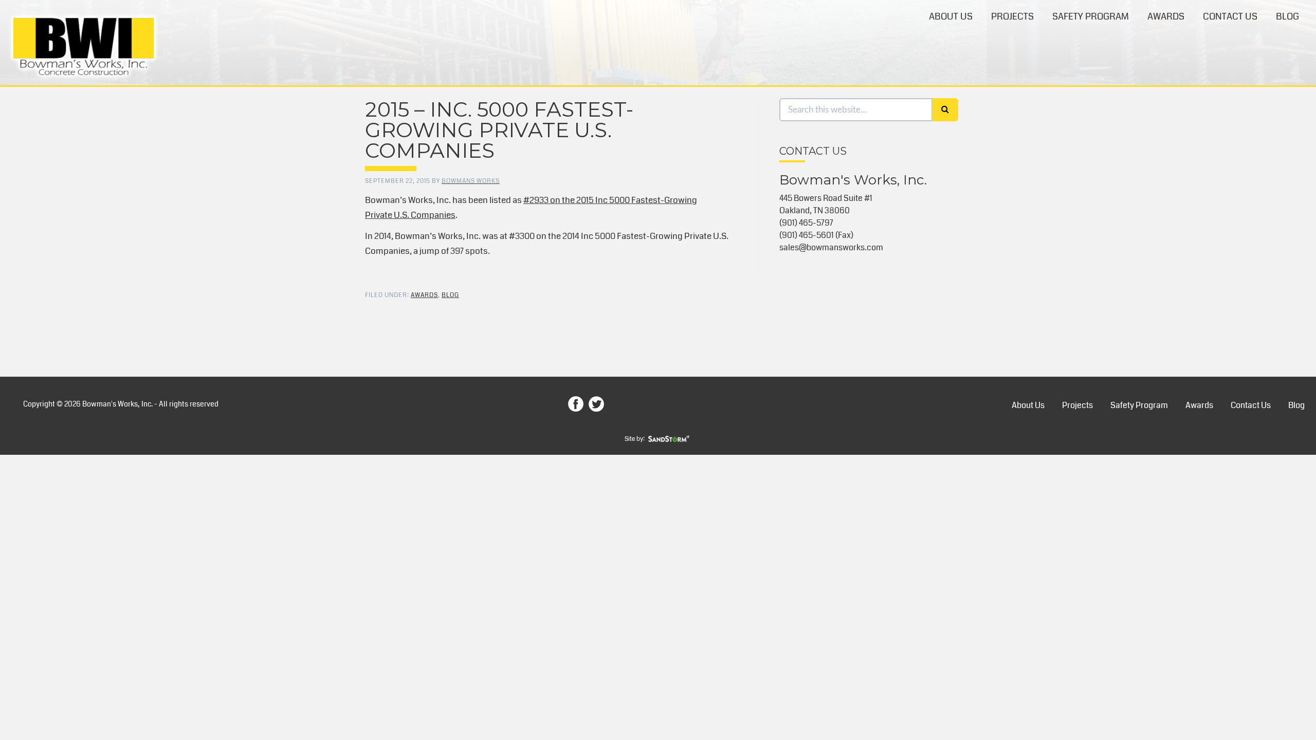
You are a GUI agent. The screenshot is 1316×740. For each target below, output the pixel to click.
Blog (1287, 16)
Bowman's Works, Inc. (84, 46)
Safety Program (1090, 16)
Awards (1165, 16)
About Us (951, 16)
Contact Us (1230, 16)
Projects (1012, 16)
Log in (658, 449)
